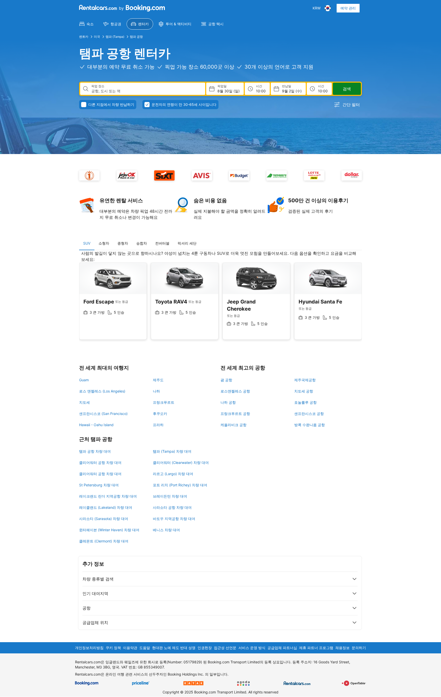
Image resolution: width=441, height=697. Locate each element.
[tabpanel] (220, 299)
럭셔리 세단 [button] (187, 243)
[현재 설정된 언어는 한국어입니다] (327, 8)
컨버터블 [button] (162, 243)
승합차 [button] (141, 243)
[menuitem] (86, 24)
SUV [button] (86, 243)
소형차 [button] (104, 243)
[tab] (86, 243)
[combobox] (146, 91)
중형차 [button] (122, 243)
